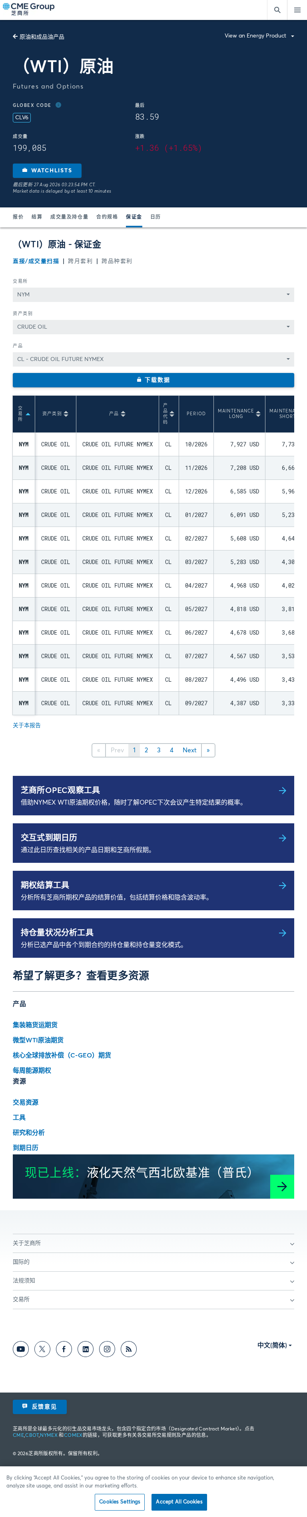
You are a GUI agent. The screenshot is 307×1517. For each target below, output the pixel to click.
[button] (47, 171)
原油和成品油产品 (42, 37)
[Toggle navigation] (297, 10)
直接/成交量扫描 (36, 261)
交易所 (20, 281)
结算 (37, 217)
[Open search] (277, 10)
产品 (18, 346)
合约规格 (107, 217)
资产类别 (23, 314)
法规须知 (24, 1281)
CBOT (31, 1435)
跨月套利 (80, 261)
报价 (18, 217)
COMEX (73, 1435)
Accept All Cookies (179, 1502)
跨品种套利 (117, 261)
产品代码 (165, 413)
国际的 (21, 1262)
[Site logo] (29, 10)
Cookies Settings (119, 1502)
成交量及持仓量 (69, 217)
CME (18, 1435)
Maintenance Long (236, 414)
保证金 (134, 217)
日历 (155, 217)
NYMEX (49, 1435)
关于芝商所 (27, 1243)
